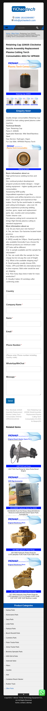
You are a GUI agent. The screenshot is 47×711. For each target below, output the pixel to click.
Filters (8, 665)
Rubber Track (10, 684)
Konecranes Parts (12, 615)
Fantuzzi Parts (11, 629)
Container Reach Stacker (14, 679)
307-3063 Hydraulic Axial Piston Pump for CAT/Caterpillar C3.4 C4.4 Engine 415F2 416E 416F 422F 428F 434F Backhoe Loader (23, 596)
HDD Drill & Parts (12, 656)
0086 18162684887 (24, 17)
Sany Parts (9, 619)
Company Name (14, 305)
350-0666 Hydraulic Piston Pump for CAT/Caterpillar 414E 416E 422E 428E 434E (23, 553)
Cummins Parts (11, 638)
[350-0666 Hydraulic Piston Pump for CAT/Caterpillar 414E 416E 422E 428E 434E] (23, 550)
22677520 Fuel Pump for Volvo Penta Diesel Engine (23, 470)
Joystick (8, 670)
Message (11, 377)
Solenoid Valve (11, 661)
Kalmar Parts (10, 610)
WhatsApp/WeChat (15, 363)
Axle (7, 675)
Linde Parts (10, 624)
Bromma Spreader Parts (14, 652)
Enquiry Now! (23, 111)
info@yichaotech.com (25, 20)
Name (9, 318)
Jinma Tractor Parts (12, 647)
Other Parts (15, 33)
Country (10, 291)
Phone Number (14, 345)
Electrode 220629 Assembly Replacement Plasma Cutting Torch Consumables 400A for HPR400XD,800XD (14, 414)
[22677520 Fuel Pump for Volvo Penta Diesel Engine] (23, 467)
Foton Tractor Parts (12, 642)
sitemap (29, 703)
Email (9, 331)
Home (8, 33)
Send (10, 401)
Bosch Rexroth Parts (13, 633)
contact (22, 703)
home (17, 703)
